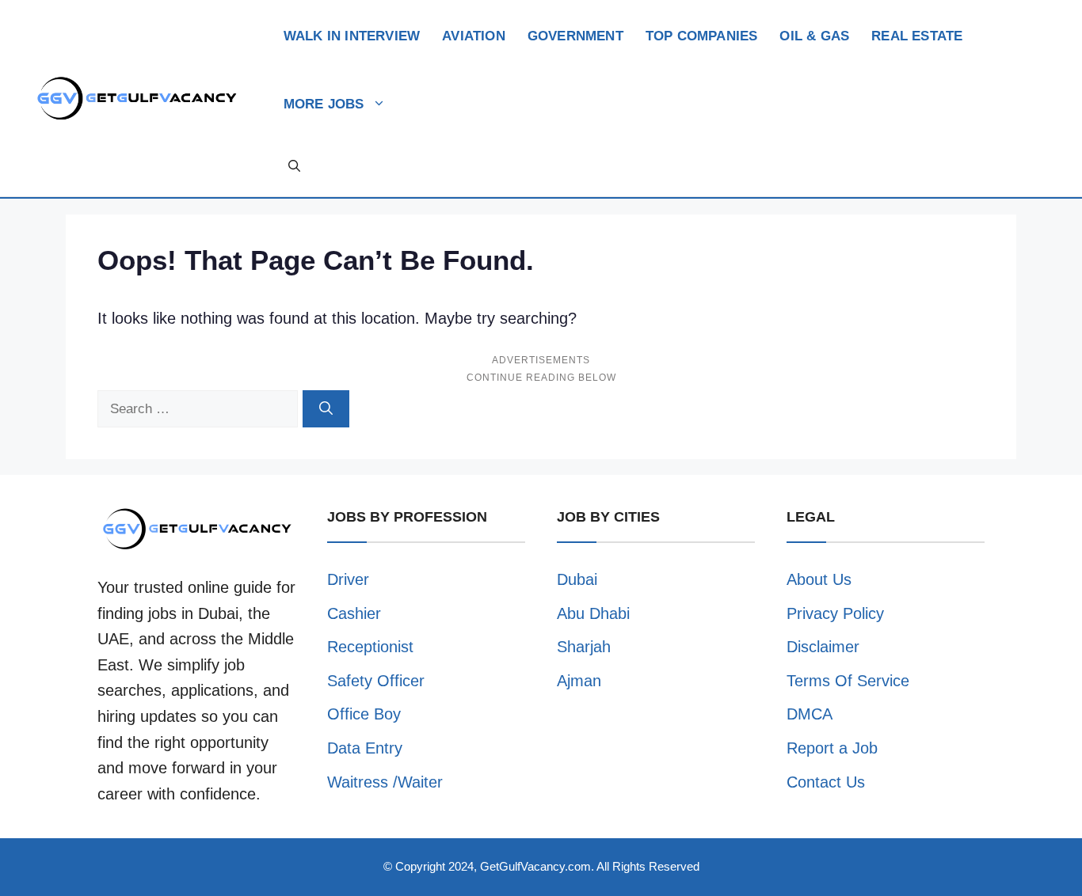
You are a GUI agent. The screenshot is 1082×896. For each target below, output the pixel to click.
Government (575, 36)
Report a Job (832, 748)
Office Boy (364, 714)
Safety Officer (376, 680)
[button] (294, 166)
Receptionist (370, 646)
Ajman (579, 680)
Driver (348, 579)
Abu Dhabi (593, 613)
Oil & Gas (814, 36)
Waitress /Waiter (385, 782)
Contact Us (826, 782)
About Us (819, 579)
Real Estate (916, 36)
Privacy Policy (835, 613)
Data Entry (364, 748)
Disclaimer (823, 646)
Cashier (354, 613)
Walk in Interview (352, 36)
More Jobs (324, 104)
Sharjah (584, 646)
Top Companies (702, 36)
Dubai (577, 579)
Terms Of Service (848, 680)
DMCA (809, 714)
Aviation (473, 36)
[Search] (326, 409)
